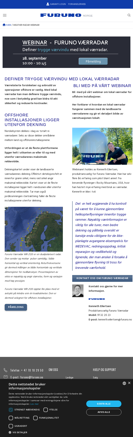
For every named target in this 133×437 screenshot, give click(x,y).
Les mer (34, 403)
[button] (46, 432)
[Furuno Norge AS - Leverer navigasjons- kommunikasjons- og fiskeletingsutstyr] (66, 15)
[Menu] (5, 15)
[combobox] (124, 383)
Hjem (8, 25)
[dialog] (66, 408)
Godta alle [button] (103, 403)
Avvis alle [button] (104, 412)
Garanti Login (58, 4)
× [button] (129, 383)
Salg (95, 377)
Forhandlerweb (77, 4)
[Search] (129, 15)
